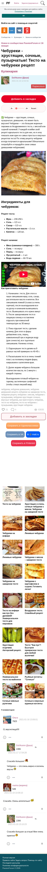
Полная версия (9, 858)
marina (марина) (19, 785)
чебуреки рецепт (9, 395)
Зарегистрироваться (30, 3)
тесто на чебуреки (9, 402)
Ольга (15, 718)
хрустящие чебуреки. (23, 405)
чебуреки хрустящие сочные (26, 397)
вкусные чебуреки (9, 400)
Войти (16, 3)
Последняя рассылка (11, 863)
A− (12, 108)
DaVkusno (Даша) (20, 78)
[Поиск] (42, 3)
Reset (33, 108)
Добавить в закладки (23, 99)
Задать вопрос (21, 860)
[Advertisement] (24, 466)
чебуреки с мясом (26, 395)
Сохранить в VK (15, 434)
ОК (24, 16)
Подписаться (38, 86)
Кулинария (9, 71)
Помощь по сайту (35, 860)
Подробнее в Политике (23, 11)
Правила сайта (9, 860)
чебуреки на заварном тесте (32, 392)
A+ (27, 108)
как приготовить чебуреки (31, 400)
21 (7, 410)
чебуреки (5, 389)
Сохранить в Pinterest (23, 443)
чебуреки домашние (20, 389)
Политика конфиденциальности (16, 865)
